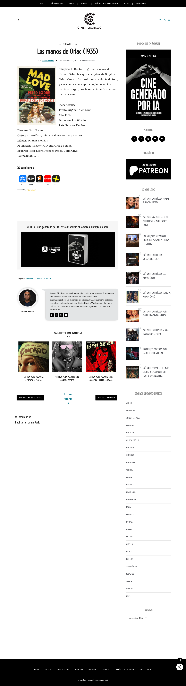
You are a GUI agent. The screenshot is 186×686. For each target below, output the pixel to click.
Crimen (129, 477)
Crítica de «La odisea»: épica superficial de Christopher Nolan (155, 221)
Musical (129, 552)
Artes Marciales (133, 418)
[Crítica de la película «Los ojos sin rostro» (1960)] (101, 356)
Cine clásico (66, 44)
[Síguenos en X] (141, 139)
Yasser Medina (48, 60)
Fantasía (130, 522)
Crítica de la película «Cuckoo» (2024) (34, 379)
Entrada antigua (106, 398)
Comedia (129, 470)
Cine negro (130, 462)
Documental (131, 500)
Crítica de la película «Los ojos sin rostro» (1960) (101, 379)
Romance (41, 278)
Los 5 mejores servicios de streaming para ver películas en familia (156, 240)
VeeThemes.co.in (104, 680)
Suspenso (130, 574)
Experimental (131, 514)
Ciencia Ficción (132, 440)
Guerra (129, 529)
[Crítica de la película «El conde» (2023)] (67, 356)
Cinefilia (90, 680)
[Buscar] (17, 19)
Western (129, 589)
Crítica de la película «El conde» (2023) (67, 379)
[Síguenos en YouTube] (155, 139)
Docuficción (131, 492)
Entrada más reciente (30, 398)
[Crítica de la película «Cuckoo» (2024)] (33, 356)
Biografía (130, 433)
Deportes (130, 485)
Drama (128, 507)
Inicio (42, 3)
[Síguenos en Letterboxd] (162, 139)
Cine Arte (130, 448)
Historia (129, 537)
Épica (128, 596)
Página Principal (68, 399)
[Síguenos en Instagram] (148, 139)
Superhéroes (131, 566)
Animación (130, 410)
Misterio (129, 544)
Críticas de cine (57, 3)
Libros (71, 3)
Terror (48, 278)
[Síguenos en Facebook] (134, 139)
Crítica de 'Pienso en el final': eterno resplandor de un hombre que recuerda (156, 372)
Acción (129, 403)
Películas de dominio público (106, 3)
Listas (126, 3)
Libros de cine (141, 3)
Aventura (130, 425)
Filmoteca (84, 3)
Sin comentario (88, 60)
